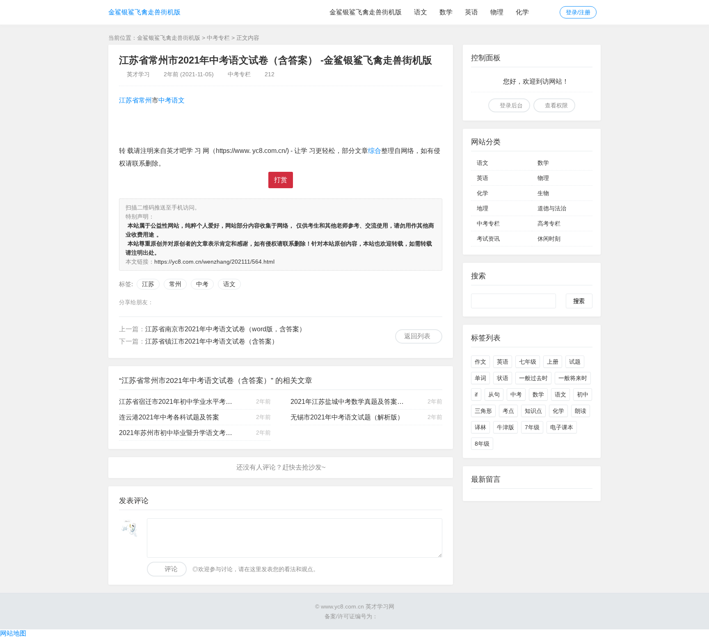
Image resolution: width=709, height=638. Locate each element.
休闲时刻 (548, 238)
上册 (552, 361)
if (476, 394)
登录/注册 (578, 12)
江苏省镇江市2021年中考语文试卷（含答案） (211, 341)
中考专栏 (218, 37)
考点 (508, 411)
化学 (522, 12)
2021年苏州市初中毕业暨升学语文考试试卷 (176, 432)
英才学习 (138, 74)
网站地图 (13, 633)
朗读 (580, 411)
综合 (374, 150)
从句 (494, 394)
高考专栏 (548, 223)
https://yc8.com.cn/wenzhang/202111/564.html (214, 261)
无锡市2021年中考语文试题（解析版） (347, 417)
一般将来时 (572, 378)
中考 (165, 100)
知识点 (533, 411)
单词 (480, 378)
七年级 (527, 361)
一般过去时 (533, 378)
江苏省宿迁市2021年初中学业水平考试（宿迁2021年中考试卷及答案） (176, 401)
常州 (145, 100)
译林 (480, 427)
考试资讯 (488, 238)
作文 (480, 361)
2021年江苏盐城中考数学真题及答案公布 (347, 401)
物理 (496, 12)
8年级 (482, 443)
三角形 (483, 411)
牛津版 (505, 427)
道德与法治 (551, 208)
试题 (575, 361)
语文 (420, 12)
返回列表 (417, 336)
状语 (502, 378)
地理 (482, 208)
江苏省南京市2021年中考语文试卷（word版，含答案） (225, 329)
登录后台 (511, 105)
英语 (471, 12)
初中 (582, 394)
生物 (543, 193)
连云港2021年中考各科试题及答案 (169, 417)
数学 (446, 12)
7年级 (532, 427)
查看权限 (556, 105)
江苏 (125, 100)
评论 (171, 568)
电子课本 (561, 427)
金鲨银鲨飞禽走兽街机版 (144, 12)
